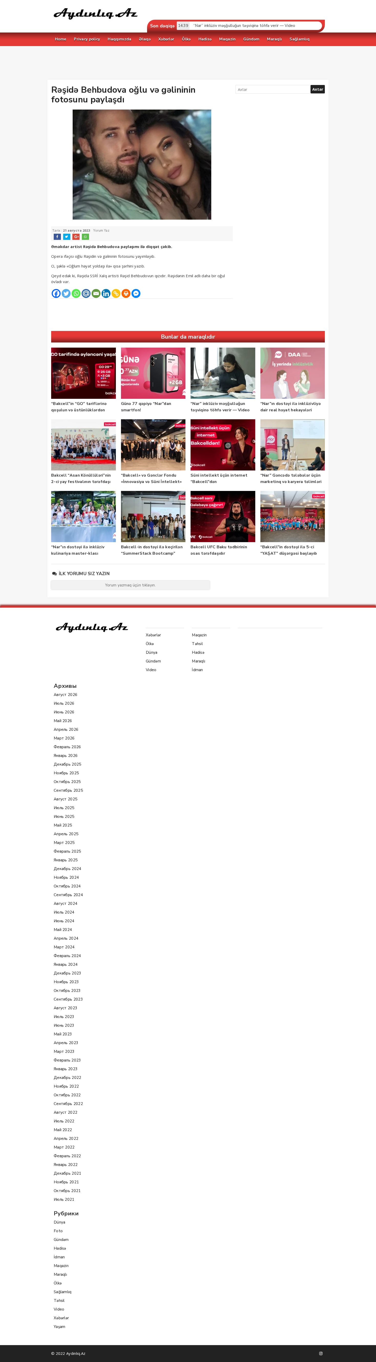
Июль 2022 (64, 1121)
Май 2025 (63, 825)
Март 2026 (64, 738)
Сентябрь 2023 (68, 999)
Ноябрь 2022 (66, 1086)
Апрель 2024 (66, 938)
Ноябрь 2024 (66, 877)
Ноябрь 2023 (66, 981)
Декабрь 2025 (67, 764)
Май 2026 (63, 720)
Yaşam (59, 1326)
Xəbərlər (61, 1318)
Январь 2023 (66, 1068)
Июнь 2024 (64, 921)
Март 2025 (64, 842)
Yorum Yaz (101, 230)
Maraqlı (60, 1274)
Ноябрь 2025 (66, 773)
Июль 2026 (64, 703)
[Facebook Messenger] (135, 293)
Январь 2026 (66, 755)
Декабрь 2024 (67, 868)
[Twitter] (66, 293)
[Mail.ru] (86, 293)
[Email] (96, 293)
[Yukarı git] (367, 1353)
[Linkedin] (106, 293)
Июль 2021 (64, 1199)
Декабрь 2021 (67, 1173)
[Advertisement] (188, 64)
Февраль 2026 (67, 746)
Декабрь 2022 (67, 1077)
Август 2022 (65, 1112)
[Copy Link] (116, 293)
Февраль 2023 (67, 1060)
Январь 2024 (66, 964)
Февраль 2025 (67, 851)
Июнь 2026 (64, 712)
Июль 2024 (64, 912)
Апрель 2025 (66, 833)
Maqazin (61, 1265)
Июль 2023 (64, 1016)
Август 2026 (65, 694)
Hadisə (60, 1248)
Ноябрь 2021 (66, 1182)
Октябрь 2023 (67, 990)
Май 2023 (63, 1034)
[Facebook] (56, 293)
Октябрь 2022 (67, 1095)
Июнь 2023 (64, 1025)
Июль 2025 (64, 807)
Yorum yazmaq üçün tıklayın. (130, 585)
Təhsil (59, 1300)
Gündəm (61, 1239)
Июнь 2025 (64, 816)
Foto (58, 1231)
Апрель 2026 (66, 729)
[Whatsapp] (76, 293)
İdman (59, 1257)
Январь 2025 (66, 860)
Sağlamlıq (63, 1291)
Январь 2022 (66, 1164)
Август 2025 (65, 799)
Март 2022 (64, 1147)
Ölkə (58, 1283)
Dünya (59, 1222)
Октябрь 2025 (67, 781)
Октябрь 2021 (67, 1190)
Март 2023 (64, 1051)
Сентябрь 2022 (68, 1103)
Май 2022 (63, 1129)
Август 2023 (65, 1008)
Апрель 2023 (66, 1042)
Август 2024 (65, 903)
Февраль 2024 (67, 955)
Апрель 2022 (66, 1138)
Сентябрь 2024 (68, 894)
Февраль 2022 (67, 1156)
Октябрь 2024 (67, 886)
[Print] (125, 293)
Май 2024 (63, 929)
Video (59, 1309)
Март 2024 (64, 947)
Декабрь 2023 (67, 973)
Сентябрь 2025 (68, 790)
